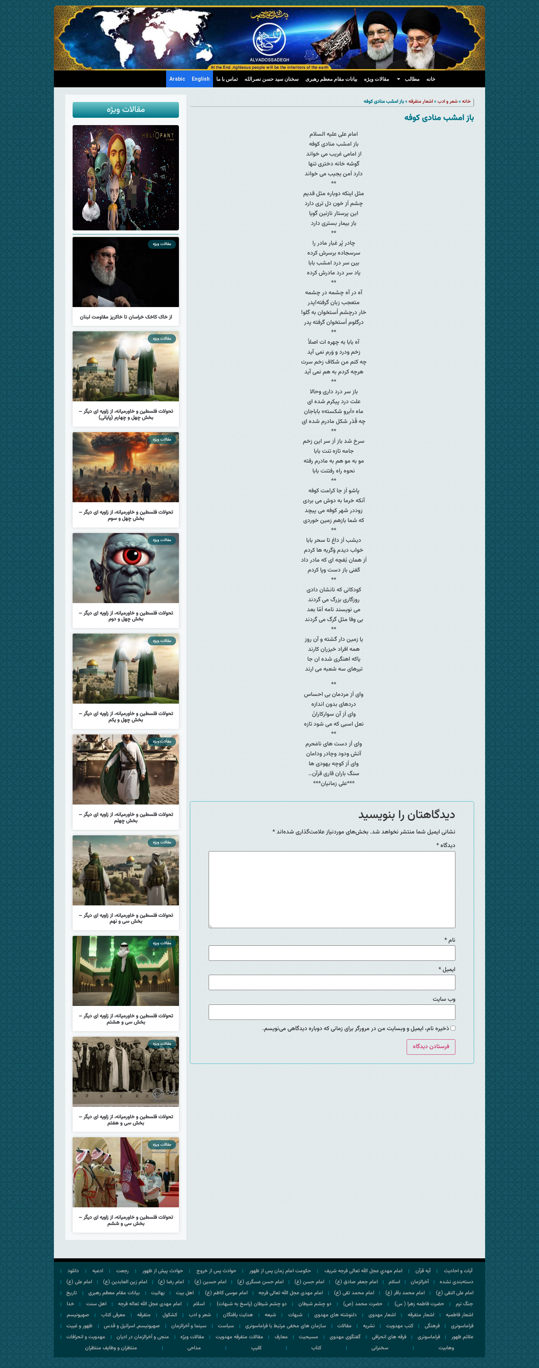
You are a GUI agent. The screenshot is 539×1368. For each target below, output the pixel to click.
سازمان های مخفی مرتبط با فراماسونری (285, 1326)
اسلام (394, 1282)
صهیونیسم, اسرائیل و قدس (132, 1326)
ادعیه (97, 1271)
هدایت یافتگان (238, 1315)
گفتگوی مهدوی (345, 1337)
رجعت (122, 1271)
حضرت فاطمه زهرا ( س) (419, 1304)
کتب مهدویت (399, 1326)
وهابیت (446, 1348)
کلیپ (256, 1348)
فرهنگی (432, 1326)
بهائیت (158, 1293)
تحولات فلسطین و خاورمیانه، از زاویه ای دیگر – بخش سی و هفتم (126, 1120)
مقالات (344, 1326)
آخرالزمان (420, 1282)
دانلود (73, 1271)
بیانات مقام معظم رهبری (331, 79)
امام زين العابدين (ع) (125, 1282)
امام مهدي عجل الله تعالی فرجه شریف (363, 1271)
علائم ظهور (462, 1337)
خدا (70, 1304)
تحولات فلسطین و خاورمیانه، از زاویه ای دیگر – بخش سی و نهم (126, 919)
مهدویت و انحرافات (85, 1337)
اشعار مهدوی (382, 1315)
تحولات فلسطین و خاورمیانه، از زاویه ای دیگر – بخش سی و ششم (126, 1221)
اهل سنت (96, 1304)
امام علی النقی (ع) (454, 1293)
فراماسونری (462, 1326)
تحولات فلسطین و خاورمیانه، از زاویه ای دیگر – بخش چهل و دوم (126, 616)
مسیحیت (308, 1337)
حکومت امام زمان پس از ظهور (280, 1271)
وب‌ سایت (444, 1000)
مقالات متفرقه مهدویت (239, 1337)
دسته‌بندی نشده (456, 1282)
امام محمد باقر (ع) (405, 1293)
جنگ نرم (464, 1304)
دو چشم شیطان (314, 1304)
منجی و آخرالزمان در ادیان (143, 1337)
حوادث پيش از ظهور (162, 1271)
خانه (431, 79)
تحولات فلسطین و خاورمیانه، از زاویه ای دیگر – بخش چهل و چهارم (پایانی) (126, 415)
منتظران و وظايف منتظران (111, 1348)
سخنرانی (379, 1348)
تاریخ (71, 1293)
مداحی (194, 1348)
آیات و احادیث (458, 1271)
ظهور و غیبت (79, 1326)
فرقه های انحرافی (389, 1337)
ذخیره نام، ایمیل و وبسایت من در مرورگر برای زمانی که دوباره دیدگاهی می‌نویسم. (355, 1029)
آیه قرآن (422, 1271)
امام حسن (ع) (309, 1282)
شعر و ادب (447, 101)
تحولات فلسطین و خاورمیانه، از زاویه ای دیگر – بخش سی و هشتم (126, 1019)
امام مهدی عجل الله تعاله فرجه (150, 1304)
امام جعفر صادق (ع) (356, 1282)
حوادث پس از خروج (216, 1271)
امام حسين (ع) (210, 1282)
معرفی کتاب (113, 1315)
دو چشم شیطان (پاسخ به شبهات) (252, 1304)
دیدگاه (445, 846)
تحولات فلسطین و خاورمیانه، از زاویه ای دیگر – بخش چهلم (126, 818)
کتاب (316, 1348)
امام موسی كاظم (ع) (226, 1293)
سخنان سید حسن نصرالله (272, 79)
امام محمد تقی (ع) (354, 1293)
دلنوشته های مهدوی (335, 1315)
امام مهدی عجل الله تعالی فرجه (290, 1293)
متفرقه (144, 1315)
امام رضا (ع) (171, 1282)
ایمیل (447, 970)
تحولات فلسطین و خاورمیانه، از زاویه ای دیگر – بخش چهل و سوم (126, 515)
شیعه (270, 1315)
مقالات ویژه (376, 79)
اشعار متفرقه (420, 101)
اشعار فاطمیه (459, 1315)
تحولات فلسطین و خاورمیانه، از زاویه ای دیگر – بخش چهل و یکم (126, 717)
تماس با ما (227, 79)
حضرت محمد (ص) (362, 1304)
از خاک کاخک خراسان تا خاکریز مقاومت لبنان (126, 317)
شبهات (295, 1315)
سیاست (226, 1326)
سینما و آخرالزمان (188, 1326)
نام (449, 941)
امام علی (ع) (79, 1282)
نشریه (369, 1326)
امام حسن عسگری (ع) (260, 1282)
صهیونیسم (78, 1315)
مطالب (412, 79)
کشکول (169, 1315)
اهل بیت (185, 1293)
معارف (281, 1337)
